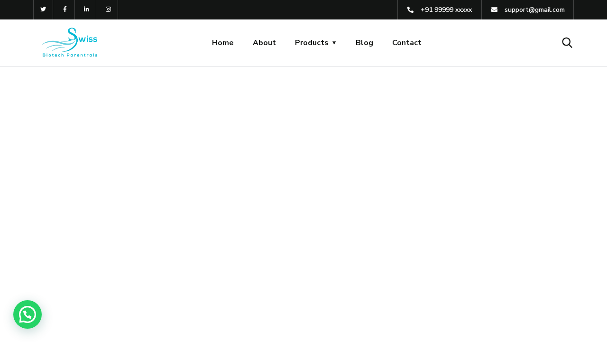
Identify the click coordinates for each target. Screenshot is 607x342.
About (264, 43)
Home (223, 43)
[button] (27, 314)
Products (312, 43)
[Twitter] (43, 9)
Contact (407, 43)
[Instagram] (108, 9)
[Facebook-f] (65, 9)
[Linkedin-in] (87, 9)
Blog (364, 43)
